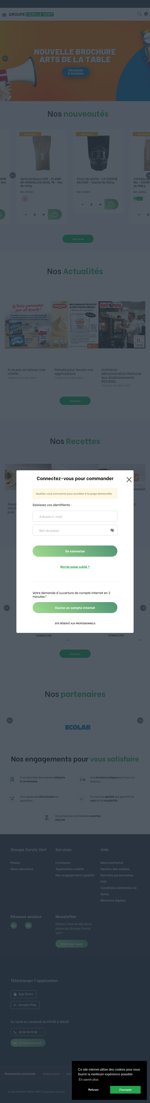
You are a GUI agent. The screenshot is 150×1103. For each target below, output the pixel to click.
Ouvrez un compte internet (75, 607)
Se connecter (75, 551)
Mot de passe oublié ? (75, 567)
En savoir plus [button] (88, 1079)
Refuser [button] (93, 1089)
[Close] (129, 479)
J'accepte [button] (125, 1089)
